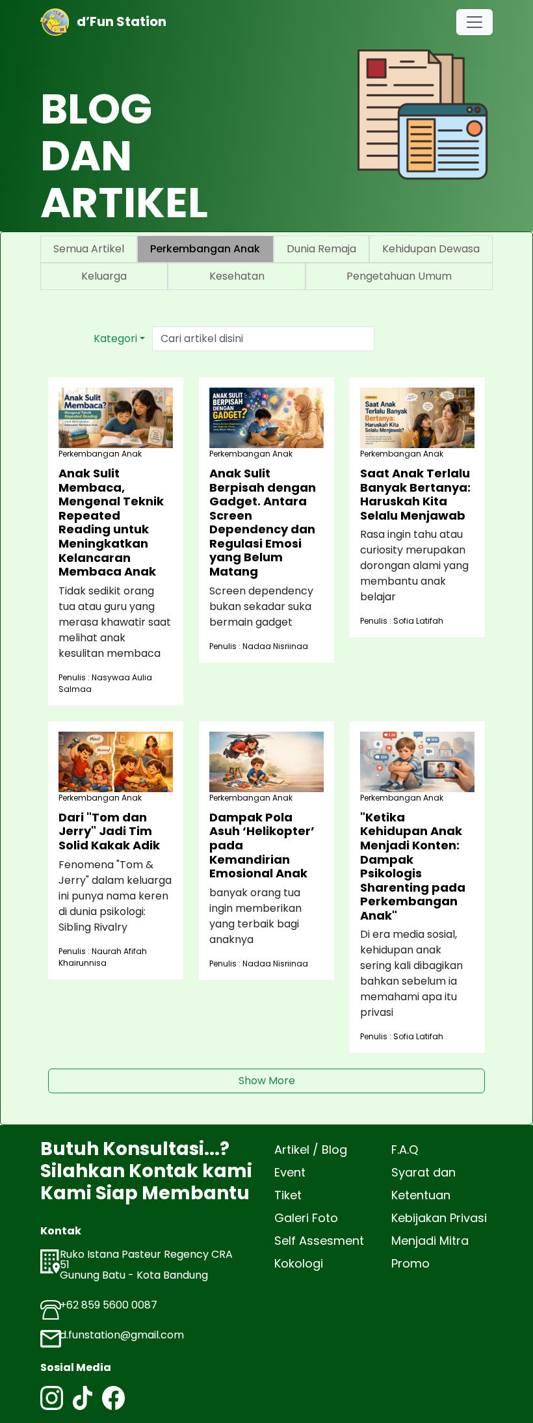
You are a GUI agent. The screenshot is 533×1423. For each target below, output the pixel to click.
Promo (410, 1263)
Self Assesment (319, 1240)
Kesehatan (237, 276)
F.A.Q (404, 1149)
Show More (267, 1080)
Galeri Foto (306, 1218)
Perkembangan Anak (205, 248)
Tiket (288, 1195)
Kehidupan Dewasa (431, 248)
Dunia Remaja (321, 248)
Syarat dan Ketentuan (423, 1183)
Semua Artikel (88, 248)
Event (290, 1172)
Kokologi (298, 1263)
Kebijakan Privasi (439, 1218)
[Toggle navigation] (474, 22)
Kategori (115, 338)
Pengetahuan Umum (399, 276)
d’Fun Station (117, 21)
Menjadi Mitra (430, 1240)
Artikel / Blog (310, 1149)
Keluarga (104, 276)
